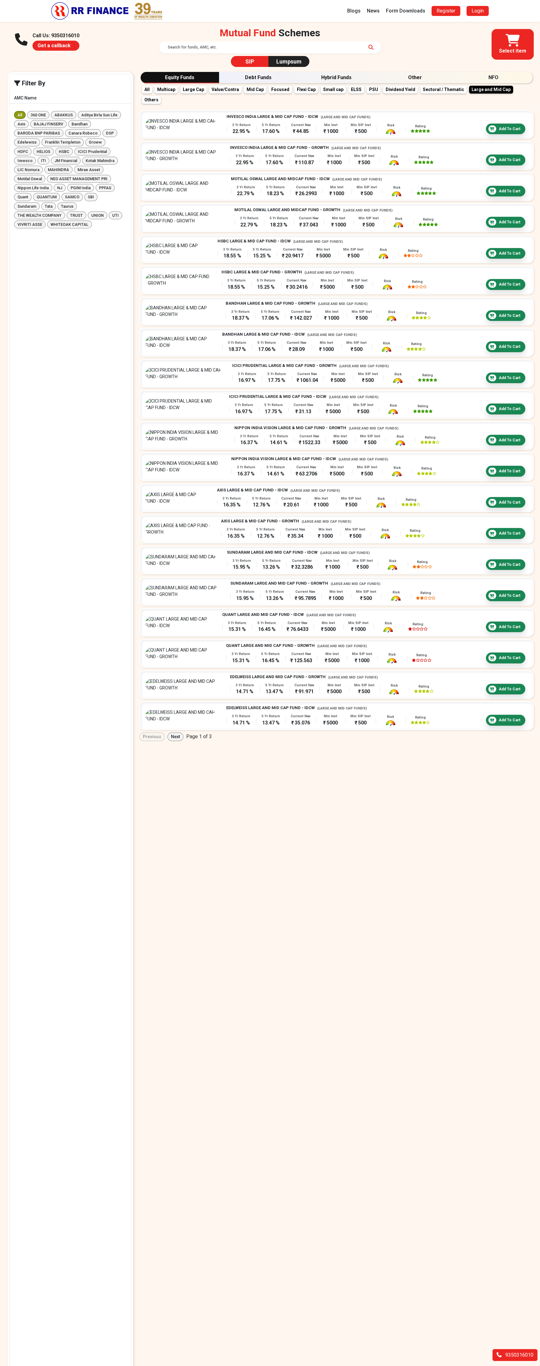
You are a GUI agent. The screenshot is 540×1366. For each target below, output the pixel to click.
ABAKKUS (63, 115)
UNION (97, 215)
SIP (249, 61)
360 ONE (38, 115)
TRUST (76, 215)
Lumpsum (289, 61)
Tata (48, 206)
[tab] (180, 77)
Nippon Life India (33, 188)
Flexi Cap (306, 89)
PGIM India (81, 188)
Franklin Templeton (62, 142)
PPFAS (105, 188)
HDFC (23, 151)
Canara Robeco (83, 133)
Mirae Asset (89, 169)
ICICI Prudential (92, 151)
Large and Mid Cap (491, 89)
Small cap (333, 89)
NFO (493, 77)
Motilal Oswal (30, 178)
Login (478, 11)
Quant (23, 197)
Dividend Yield (400, 89)
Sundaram (27, 206)
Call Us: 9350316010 (55, 35)
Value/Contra (225, 89)
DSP (110, 133)
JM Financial (65, 160)
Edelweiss (27, 142)
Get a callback (54, 45)
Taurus (67, 206)
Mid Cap (255, 89)
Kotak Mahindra (100, 160)
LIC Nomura (28, 169)
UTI (115, 215)
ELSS (356, 89)
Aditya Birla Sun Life (99, 115)
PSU (373, 89)
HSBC (64, 151)
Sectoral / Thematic (443, 89)
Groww (95, 142)
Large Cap (193, 89)
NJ (59, 188)
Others (151, 99)
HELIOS (43, 151)
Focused (280, 89)
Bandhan (80, 124)
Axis (21, 124)
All (20, 115)
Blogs (354, 11)
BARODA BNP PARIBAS (39, 133)
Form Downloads (405, 11)
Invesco (25, 160)
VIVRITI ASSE (30, 224)
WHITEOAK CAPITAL (69, 224)
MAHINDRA (58, 169)
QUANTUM (47, 197)
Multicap (166, 89)
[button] (513, 44)
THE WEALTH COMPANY (40, 215)
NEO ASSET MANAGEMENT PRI (79, 178)
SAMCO (72, 197)
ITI (43, 160)
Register (446, 11)
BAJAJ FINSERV (48, 124)
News (373, 11)
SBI (91, 197)
